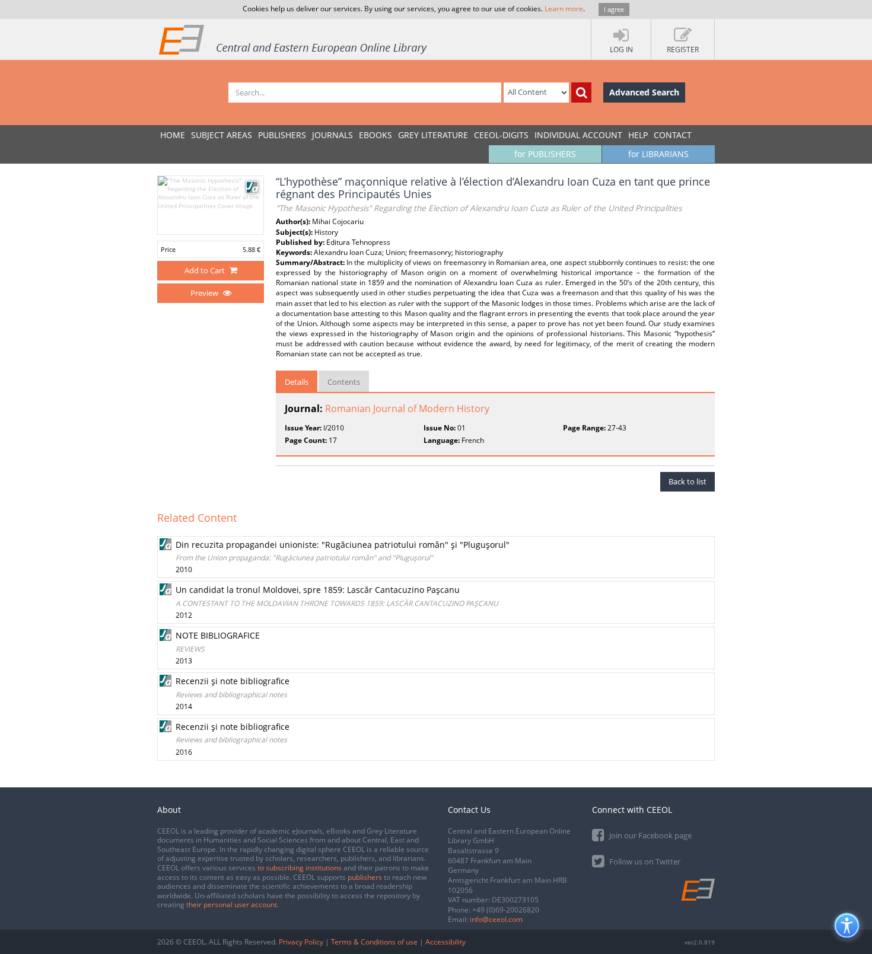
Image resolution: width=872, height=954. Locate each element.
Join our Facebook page (649, 835)
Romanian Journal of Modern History (407, 408)
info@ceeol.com (496, 919)
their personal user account (231, 904)
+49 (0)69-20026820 (505, 910)
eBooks (375, 135)
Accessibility (445, 942)
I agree (614, 9)
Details (296, 382)
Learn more (564, 9)
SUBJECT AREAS (221, 135)
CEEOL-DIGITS (501, 135)
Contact (673, 135)
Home (172, 135)
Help (638, 135)
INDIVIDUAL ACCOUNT (578, 135)
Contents (343, 382)
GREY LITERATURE (433, 135)
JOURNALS (332, 135)
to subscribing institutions (299, 868)
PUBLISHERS (282, 135)
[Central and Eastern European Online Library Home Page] (293, 39)
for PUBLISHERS (545, 153)
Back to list (687, 481)
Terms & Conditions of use (374, 942)
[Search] (581, 92)
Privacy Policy (301, 942)
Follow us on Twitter (643, 861)
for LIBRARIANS (658, 153)
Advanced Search (644, 92)
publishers (365, 877)
